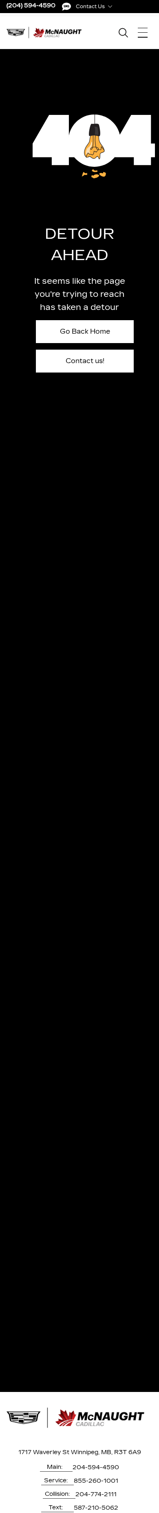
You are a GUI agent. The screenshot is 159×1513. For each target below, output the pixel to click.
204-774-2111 (96, 1494)
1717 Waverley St (43, 1452)
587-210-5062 (96, 1507)
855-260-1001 (96, 1480)
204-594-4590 (96, 1467)
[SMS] (66, 6)
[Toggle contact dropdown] (110, 6)
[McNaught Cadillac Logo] (46, 32)
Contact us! (85, 361)
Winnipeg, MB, (92, 1452)
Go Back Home (85, 331)
